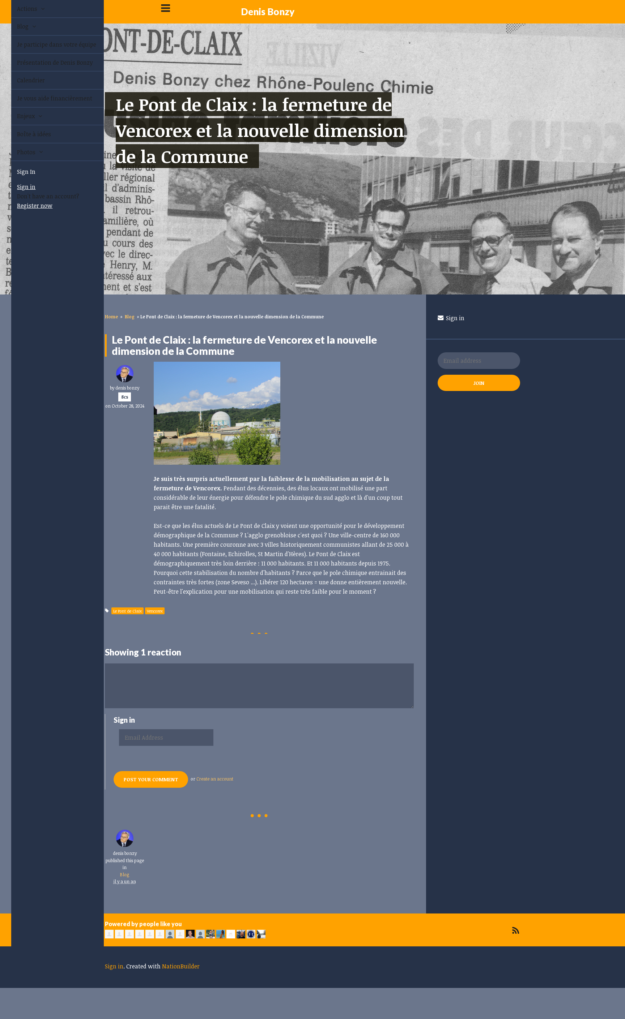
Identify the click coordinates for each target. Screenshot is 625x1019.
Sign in (18, 187)
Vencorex (155, 611)
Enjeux (18, 116)
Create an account (214, 779)
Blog (15, 26)
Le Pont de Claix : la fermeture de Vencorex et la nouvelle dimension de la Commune (260, 130)
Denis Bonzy (267, 11)
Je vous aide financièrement (46, 98)
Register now (26, 206)
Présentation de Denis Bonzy (47, 62)
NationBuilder (181, 966)
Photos (19, 152)
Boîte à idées (26, 134)
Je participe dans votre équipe (48, 44)
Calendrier (23, 80)
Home (111, 316)
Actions (19, 9)
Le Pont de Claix (127, 611)
